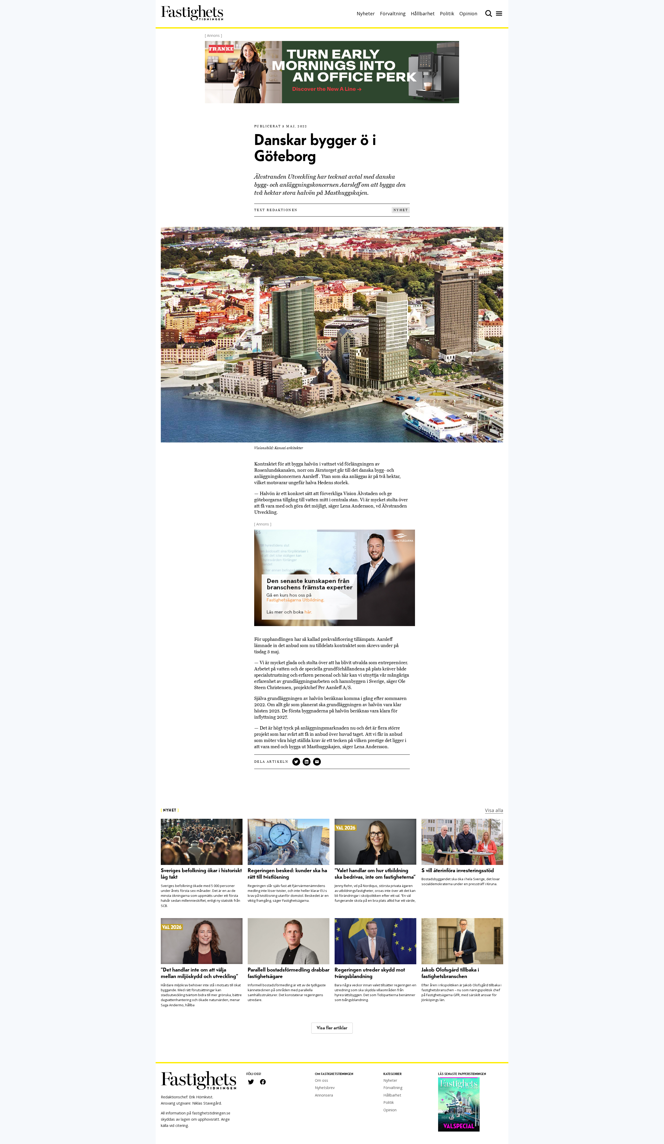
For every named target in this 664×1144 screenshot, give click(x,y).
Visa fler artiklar (332, 1027)
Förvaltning (393, 13)
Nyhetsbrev (325, 1087)
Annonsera (324, 1095)
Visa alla (494, 810)
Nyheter (366, 13)
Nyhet (400, 210)
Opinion (468, 13)
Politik (447, 13)
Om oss (321, 1080)
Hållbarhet (423, 13)
